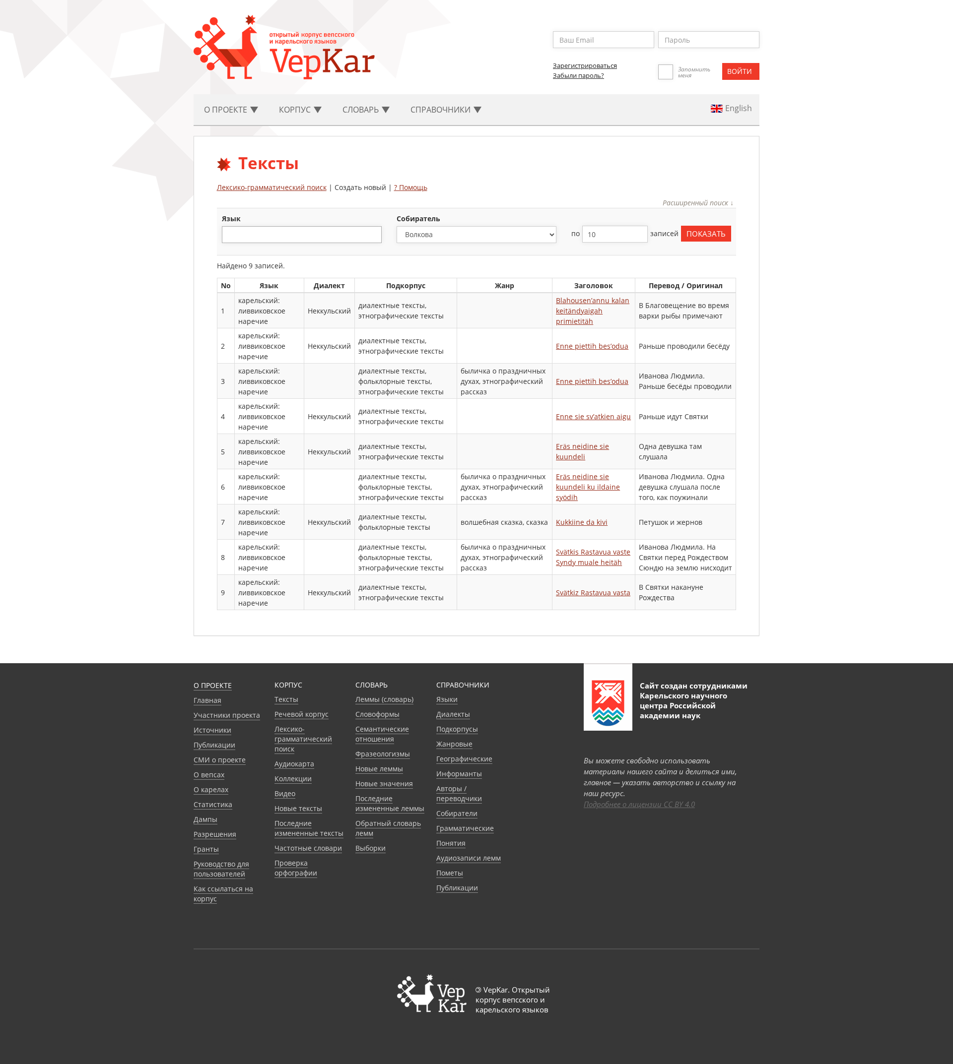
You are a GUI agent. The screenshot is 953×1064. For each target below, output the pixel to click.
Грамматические (465, 828)
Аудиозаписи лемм (468, 858)
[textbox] (230, 234)
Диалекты (453, 714)
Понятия (451, 843)
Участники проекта (227, 715)
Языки (447, 699)
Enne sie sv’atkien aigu (593, 416)
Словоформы (377, 714)
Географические (464, 758)
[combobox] (302, 234)
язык (231, 218)
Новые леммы (379, 768)
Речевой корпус (301, 714)
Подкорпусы (457, 729)
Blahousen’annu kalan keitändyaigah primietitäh (592, 311)
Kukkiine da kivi (582, 522)
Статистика (213, 804)
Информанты (459, 773)
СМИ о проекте (220, 759)
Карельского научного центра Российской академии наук (683, 705)
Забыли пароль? (578, 75)
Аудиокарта (294, 763)
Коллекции (293, 778)
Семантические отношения (382, 734)
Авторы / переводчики (459, 793)
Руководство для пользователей (221, 868)
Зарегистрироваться (585, 65)
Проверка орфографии (295, 867)
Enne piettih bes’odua (592, 346)
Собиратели (456, 813)
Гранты (206, 849)
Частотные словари (308, 848)
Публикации (214, 745)
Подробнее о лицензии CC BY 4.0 (639, 804)
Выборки (370, 848)
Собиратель (418, 218)
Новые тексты (298, 808)
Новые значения (384, 783)
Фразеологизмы (382, 753)
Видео (284, 793)
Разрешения (215, 834)
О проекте (213, 685)
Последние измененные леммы (389, 803)
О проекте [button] (226, 109)
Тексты (286, 699)
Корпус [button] (296, 109)
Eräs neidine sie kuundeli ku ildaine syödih (588, 487)
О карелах (211, 789)
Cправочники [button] (441, 109)
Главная (207, 700)
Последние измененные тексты (308, 828)
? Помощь (410, 187)
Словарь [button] (361, 109)
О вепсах (209, 774)
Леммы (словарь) (384, 699)
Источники (212, 730)
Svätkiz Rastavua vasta (593, 592)
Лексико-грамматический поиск (272, 187)
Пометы (449, 872)
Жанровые (454, 744)
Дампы (205, 819)
